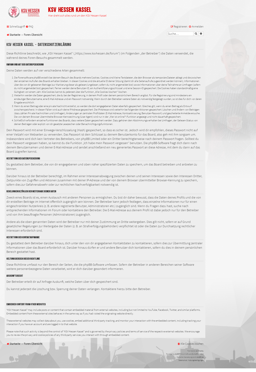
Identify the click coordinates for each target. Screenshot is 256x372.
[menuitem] (29, 26)
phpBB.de (200, 357)
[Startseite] (26, 12)
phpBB (177, 354)
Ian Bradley (200, 351)
